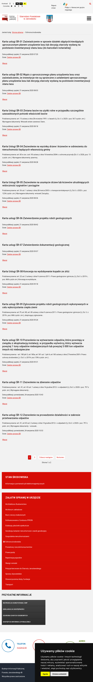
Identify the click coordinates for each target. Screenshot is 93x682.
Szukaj (90, 3)
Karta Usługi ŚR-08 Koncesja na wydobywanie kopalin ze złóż (35, 271)
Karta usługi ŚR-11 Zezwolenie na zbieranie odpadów (31, 382)
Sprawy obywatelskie (13, 574)
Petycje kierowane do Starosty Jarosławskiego (23, 569)
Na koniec (60, 457)
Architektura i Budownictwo (16, 504)
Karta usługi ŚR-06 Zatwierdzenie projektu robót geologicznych (37, 218)
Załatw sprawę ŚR (14, 57)
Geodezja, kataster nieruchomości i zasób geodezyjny (25, 531)
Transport (9, 585)
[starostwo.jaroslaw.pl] (49, 18)
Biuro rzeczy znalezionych (15, 515)
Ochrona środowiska (13, 542)
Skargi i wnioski (11, 563)
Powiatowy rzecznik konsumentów (18, 547)
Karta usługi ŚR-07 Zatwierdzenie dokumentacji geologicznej (35, 244)
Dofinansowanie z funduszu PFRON (19, 520)
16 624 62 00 (22, 648)
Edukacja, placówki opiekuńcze (17, 526)
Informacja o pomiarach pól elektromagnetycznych (24, 484)
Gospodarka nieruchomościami (17, 536)
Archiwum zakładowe (13, 510)
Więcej (4, 63)
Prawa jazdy (10, 552)
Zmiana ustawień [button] (59, 674)
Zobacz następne (46, 457)
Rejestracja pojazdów (13, 558)
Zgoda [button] (45, 674)
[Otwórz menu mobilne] (89, 18)
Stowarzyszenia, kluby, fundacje (17, 579)
